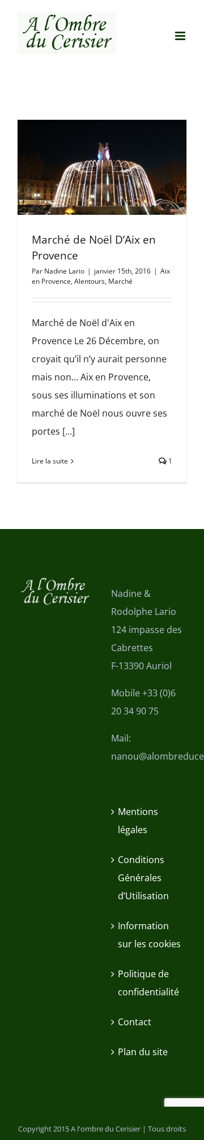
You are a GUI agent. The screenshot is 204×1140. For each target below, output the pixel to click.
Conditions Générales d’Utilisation (143, 877)
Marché (120, 281)
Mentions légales (138, 820)
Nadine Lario (64, 271)
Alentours (89, 281)
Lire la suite (50, 461)
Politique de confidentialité (148, 983)
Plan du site (143, 1052)
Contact (134, 1022)
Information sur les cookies (149, 935)
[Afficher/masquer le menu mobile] (181, 36)
